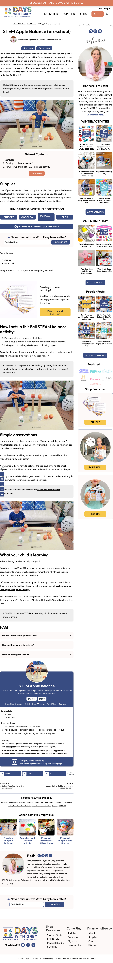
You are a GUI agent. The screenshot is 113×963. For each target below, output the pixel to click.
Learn (37, 802)
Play (41, 802)
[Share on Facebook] (2, 474)
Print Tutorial (45, 48)
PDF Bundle (53, 939)
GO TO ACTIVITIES (95, 212)
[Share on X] (2, 479)
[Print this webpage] (2, 494)
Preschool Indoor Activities (41, 806)
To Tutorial (29, 48)
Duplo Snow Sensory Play (104, 172)
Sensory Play (74, 945)
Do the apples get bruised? (15, 654)
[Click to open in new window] (107, 14)
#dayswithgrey (54, 763)
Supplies (10, 159)
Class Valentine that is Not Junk (86, 245)
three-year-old (37, 68)
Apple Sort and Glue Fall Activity (27, 841)
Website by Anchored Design (83, 958)
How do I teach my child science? (18, 645)
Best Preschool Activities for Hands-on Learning (86, 317)
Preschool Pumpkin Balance (8, 841)
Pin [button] (43, 698)
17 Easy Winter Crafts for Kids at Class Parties (104, 200)
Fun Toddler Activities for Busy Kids (86, 344)
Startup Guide (54, 935)
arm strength (66, 476)
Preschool (57, 802)
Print (32, 698)
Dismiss (79, 2)
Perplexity (46, 217)
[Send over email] (2, 489)
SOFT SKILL (95, 467)
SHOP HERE (69, 2)
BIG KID (95, 514)
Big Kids (72, 941)
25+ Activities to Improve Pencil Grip (104, 343)
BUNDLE (95, 422)
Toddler (72, 933)
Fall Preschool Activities (16, 802)
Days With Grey (19, 24)
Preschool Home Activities (22, 806)
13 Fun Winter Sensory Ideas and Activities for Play (104, 147)
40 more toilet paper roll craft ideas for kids (38, 201)
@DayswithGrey (34, 763)
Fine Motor (31, 24)
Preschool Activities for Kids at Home (46, 841)
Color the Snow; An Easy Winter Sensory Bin (86, 200)
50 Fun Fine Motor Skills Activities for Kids (104, 317)
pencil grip (10, 746)
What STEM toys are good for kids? (19, 635)
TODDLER (62, 806)
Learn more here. (95, 114)
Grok (64, 217)
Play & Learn (48, 802)
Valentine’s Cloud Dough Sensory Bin (104, 270)
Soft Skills (52, 946)
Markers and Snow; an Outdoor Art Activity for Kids (86, 173)
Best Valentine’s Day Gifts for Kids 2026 (104, 245)
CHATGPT (9, 217)
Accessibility (48, 958)
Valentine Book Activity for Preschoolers (86, 271)
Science (54, 806)
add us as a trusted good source (39, 226)
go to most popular (95, 355)
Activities (4, 802)
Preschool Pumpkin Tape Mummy (65, 841)
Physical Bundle (55, 942)
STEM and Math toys (34, 613)
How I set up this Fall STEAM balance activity (28, 166)
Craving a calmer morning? (19, 163)
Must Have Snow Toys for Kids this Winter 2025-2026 (86, 147)
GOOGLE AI (27, 217)
